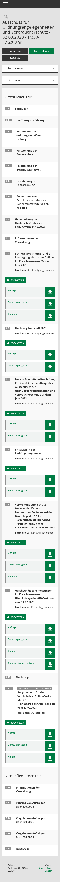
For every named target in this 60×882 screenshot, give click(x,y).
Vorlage (12, 290)
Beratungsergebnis (18, 302)
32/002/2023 (17, 413)
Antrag (11, 733)
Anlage (11, 651)
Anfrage (12, 627)
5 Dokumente (14, 80)
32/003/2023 (17, 468)
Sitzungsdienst (45, 869)
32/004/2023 (17, 280)
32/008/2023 (17, 722)
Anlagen (12, 314)
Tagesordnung (41, 50)
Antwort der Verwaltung (21, 663)
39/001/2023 (17, 542)
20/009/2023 (17, 343)
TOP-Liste (15, 58)
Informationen (15, 50)
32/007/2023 (17, 617)
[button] (50, 292)
